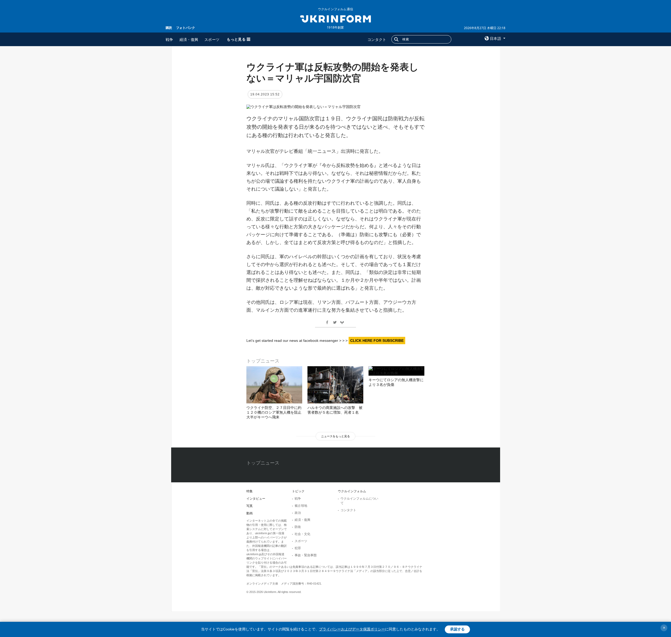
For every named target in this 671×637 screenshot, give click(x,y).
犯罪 (298, 548)
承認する (457, 629)
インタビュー (255, 498)
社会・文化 (302, 534)
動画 (249, 513)
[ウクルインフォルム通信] (335, 18)
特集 (249, 491)
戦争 (169, 39)
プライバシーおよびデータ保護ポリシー (352, 629)
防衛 (298, 527)
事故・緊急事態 (306, 555)
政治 (298, 513)
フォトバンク (185, 27)
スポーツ (211, 39)
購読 (169, 27)
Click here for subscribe (377, 340)
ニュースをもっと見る (335, 436)
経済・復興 (189, 39)
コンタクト (376, 39)
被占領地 (301, 506)
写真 (249, 506)
